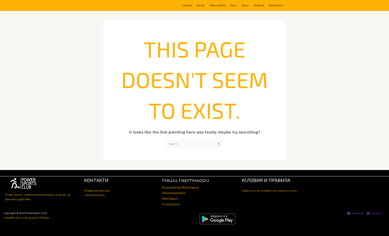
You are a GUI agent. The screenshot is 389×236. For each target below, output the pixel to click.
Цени (244, 5)
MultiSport (170, 199)
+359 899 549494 (94, 195)
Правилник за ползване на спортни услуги (269, 190)
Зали (234, 5)
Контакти (276, 5)
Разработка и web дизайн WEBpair (27, 217)
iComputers (171, 204)
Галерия (258, 5)
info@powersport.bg (96, 190)
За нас (201, 5)
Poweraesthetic (174, 193)
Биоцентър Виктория (180, 187)
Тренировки (218, 5)
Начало (187, 5)
